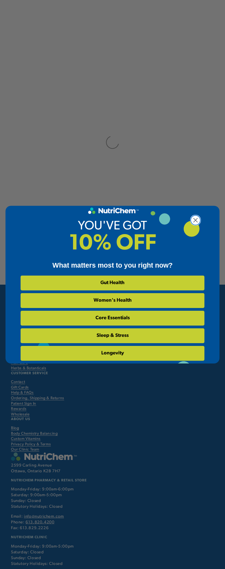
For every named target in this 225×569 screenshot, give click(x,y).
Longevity (112, 353)
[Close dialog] (195, 220)
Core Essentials (112, 318)
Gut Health (112, 283)
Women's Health (113, 300)
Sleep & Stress (113, 335)
